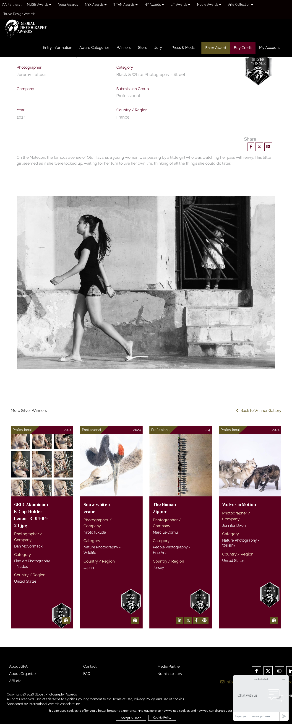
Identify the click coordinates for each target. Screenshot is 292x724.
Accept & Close (131, 718)
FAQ (86, 674)
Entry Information (57, 47)
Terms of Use (122, 699)
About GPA (18, 666)
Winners (124, 47)
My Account (269, 47)
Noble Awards (208, 4)
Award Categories (94, 47)
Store (142, 47)
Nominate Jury (169, 674)
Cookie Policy (162, 717)
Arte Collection (239, 4)
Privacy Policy (144, 699)
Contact (89, 666)
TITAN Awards (124, 4)
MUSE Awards (38, 4)
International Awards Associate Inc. (55, 704)
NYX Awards (94, 4)
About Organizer (23, 674)
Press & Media (184, 47)
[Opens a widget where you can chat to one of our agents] (260, 697)
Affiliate (15, 681)
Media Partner (169, 666)
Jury (158, 47)
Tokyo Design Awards (19, 14)
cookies (178, 699)
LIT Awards (179, 4)
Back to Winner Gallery (260, 410)
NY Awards (153, 4)
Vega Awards (68, 4)
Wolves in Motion (239, 504)
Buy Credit (243, 48)
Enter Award (215, 48)
